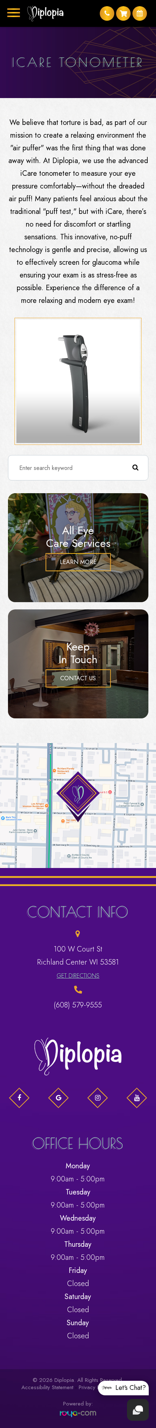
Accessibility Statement (47, 1387)
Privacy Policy (95, 1387)
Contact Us (78, 678)
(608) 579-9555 (78, 1005)
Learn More (78, 562)
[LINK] (9, 747)
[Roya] (78, 1414)
